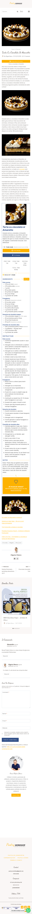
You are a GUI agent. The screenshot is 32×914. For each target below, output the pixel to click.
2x (25, 279)
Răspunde (5, 656)
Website (4, 728)
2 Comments (27, 56)
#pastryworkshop (16, 490)
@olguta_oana (17, 488)
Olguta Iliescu (9, 56)
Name (4, 713)
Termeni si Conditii (16, 860)
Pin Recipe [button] (17, 255)
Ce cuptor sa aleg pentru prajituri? (12, 517)
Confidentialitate (9, 858)
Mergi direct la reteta (17, 61)
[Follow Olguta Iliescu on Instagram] (17, 558)
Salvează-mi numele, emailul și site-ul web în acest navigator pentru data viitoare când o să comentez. (16, 733)
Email (4, 721)
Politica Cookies (23, 858)
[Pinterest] (29, 907)
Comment (5, 692)
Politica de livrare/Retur (16, 855)
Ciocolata (5, 542)
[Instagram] (25, 907)
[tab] (14, 628)
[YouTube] (25, 910)
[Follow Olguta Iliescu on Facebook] (14, 558)
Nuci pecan (18, 542)
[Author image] (2, 56)
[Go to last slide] (4, 607)
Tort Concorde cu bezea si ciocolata (12, 527)
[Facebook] (22, 907)
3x (28, 279)
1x (22, 279)
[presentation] (16, 601)
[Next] (28, 607)
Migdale (11, 542)
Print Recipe (16, 250)
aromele (22, 169)
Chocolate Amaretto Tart (24, 569)
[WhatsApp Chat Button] (28, 910)
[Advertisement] (16, 817)
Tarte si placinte (16, 49)
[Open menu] (29, 11)
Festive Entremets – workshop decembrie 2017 (8, 570)
